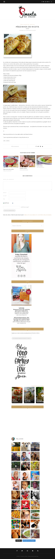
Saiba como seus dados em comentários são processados (37, 214)
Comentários (15, 146)
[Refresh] (12, 203)
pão (4, 140)
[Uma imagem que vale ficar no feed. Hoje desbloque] (15, 466)
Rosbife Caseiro (23, 168)
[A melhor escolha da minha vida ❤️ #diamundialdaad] (35, 485)
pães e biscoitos (24, 24)
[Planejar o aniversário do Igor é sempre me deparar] (35, 475)
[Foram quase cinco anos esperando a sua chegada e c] (25, 475)
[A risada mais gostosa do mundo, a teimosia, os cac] (35, 495)
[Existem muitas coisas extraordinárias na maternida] (15, 456)
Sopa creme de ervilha (8, 169)
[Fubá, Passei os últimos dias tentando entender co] (25, 446)
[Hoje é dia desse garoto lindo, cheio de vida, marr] (35, 446)
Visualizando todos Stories (37, 386)
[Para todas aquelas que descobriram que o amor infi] (35, 456)
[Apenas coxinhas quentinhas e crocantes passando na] (15, 533)
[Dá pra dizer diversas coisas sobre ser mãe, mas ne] (25, 524)
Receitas (32, 24)
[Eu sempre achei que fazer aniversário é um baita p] (15, 475)
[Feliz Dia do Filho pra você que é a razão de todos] (25, 485)
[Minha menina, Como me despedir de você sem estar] (15, 504)
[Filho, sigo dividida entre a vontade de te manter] (25, 495)
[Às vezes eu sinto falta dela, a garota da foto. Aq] (15, 495)
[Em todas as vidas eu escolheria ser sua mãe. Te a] (15, 485)
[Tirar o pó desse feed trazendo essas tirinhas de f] (35, 514)
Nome (4, 192)
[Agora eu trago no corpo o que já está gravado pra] (25, 514)
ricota (8, 140)
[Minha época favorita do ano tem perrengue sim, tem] (35, 504)
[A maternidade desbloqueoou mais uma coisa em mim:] (15, 446)
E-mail (5, 195)
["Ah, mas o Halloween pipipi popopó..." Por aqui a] (15, 514)
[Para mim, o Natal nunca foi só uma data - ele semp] (25, 504)
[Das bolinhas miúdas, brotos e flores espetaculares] (35, 466)
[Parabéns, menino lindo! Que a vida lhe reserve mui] (15, 524)
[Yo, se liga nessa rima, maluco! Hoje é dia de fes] (25, 456)
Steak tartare (39, 165)
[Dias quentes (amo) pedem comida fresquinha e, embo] (25, 533)
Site (4, 198)
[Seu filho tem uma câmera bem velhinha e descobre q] (35, 533)
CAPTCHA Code (24, 207)
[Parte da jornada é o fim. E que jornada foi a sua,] (35, 524)
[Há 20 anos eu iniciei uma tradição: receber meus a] (25, 466)
